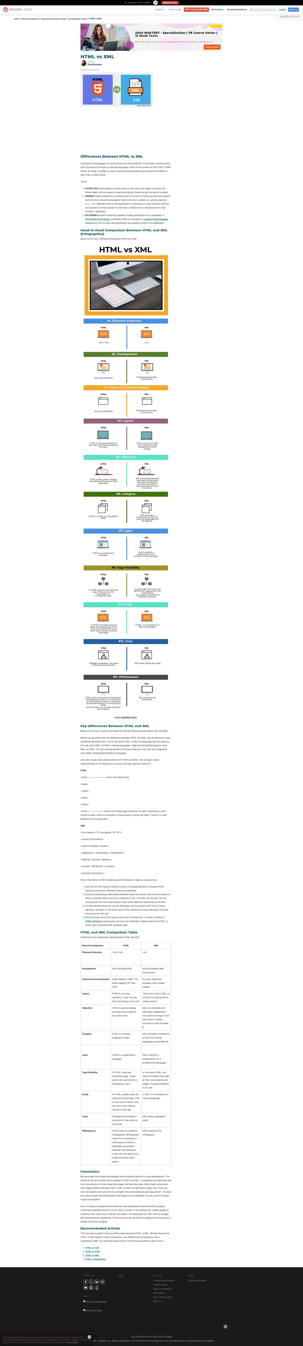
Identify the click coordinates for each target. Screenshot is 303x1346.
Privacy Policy (72, 1342)
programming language (156, 219)
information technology (97, 219)
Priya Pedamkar (95, 64)
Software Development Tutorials (53, 19)
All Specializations (237, 9)
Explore (159, 9)
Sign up (157, 1301)
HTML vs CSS (92, 1248)
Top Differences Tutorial (77, 19)
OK (89, 1337)
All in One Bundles (162, 1297)
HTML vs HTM (92, 1251)
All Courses (217, 9)
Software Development (30, 19)
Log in (282, 10)
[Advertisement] (200, 89)
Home (16, 19)
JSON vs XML (92, 1255)
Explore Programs (162, 1289)
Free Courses (175, 9)
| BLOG (27, 9)
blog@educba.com (290, 16)
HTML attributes (93, 921)
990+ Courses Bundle (196, 9)
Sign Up (293, 9)
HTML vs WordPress (95, 1259)
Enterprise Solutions (163, 1280)
